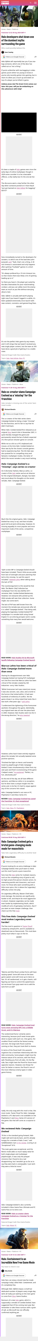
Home (3, 29)
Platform (15, 29)
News (9, 29)
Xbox (20, 358)
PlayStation (20, 808)
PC (24, 358)
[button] (35, 57)
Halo (18, 169)
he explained (19, 772)
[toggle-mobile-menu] (35, 3)
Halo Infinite (14, 358)
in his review (21, 1143)
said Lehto (26, 701)
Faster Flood (27, 926)
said (9, 262)
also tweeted (25, 715)
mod (17, 911)
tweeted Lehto (14, 579)
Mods (12, 1225)
